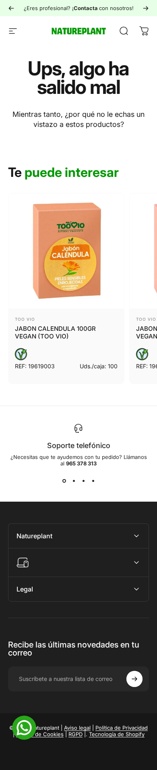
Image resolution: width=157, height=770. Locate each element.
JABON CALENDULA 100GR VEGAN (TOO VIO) (55, 332)
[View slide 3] (83, 481)
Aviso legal (77, 727)
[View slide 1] (64, 481)
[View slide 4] (93, 481)
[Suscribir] (134, 679)
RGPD (75, 734)
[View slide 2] (73, 481)
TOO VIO (25, 319)
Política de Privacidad (121, 727)
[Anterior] (11, 8)
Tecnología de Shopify (117, 734)
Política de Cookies (40, 734)
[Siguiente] (146, 8)
